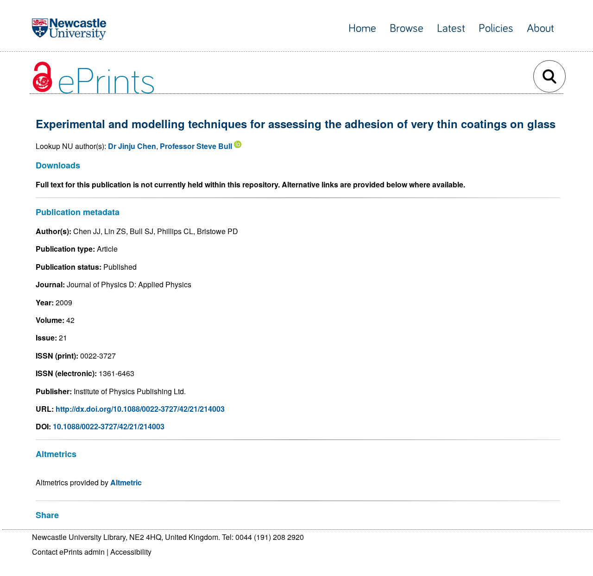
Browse (406, 28)
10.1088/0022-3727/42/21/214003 (108, 426)
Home (362, 28)
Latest (451, 28)
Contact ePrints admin (68, 551)
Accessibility (130, 551)
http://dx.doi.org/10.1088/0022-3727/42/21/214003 (140, 408)
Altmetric (126, 482)
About (540, 28)
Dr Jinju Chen (132, 146)
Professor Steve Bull (196, 146)
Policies (496, 28)
